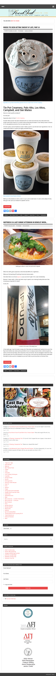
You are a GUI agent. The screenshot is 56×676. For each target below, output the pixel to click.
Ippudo (19, 276)
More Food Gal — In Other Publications (14, 498)
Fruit (6, 485)
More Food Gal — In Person (11, 500)
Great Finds (32, 215)
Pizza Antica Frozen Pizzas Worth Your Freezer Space (21, 426)
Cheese (6, 469)
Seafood (7, 510)
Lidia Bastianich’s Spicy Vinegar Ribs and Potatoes (21, 448)
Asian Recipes (8, 464)
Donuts (6, 479)
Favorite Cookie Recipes (10, 482)
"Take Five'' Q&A (9, 463)
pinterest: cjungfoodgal (10, 555)
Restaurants (43, 215)
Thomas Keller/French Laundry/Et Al (14, 513)
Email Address (7, 568)
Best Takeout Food (14, 215)
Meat (6, 497)
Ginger (6, 489)
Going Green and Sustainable (12, 490)
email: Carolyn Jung (9, 550)
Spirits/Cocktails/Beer (10, 512)
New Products (8, 502)
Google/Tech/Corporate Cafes (12, 492)
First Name (6, 573)
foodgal (21, 30)
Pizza (38, 215)
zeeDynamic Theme (50, 674)
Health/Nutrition (9, 495)
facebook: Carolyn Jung (10, 556)
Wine (6, 518)
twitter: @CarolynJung (10, 551)
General (26, 215)
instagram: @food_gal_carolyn (12, 553)
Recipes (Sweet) (8, 507)
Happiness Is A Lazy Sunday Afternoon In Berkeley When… (25, 222)
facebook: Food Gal (9, 558)
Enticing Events (8, 481)
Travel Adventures (9, 515)
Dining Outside (8, 477)
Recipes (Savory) (9, 505)
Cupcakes (7, 476)
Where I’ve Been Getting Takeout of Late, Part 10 (21, 27)
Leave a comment (29, 30)
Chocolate (7, 472)
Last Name (5, 579)
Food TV (7, 484)
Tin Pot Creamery (20, 118)
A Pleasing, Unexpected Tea (15, 438)
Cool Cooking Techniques (11, 474)
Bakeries (6, 215)
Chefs (21, 215)
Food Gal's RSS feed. (11, 598)
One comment (26, 225)
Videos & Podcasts (9, 516)
